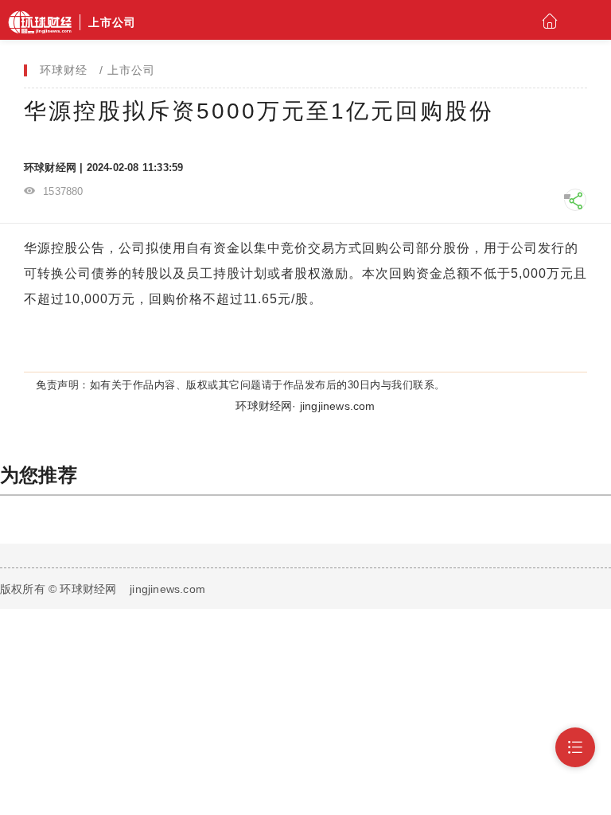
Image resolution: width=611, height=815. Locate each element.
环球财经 (64, 70)
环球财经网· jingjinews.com (305, 406)
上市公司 (131, 70)
